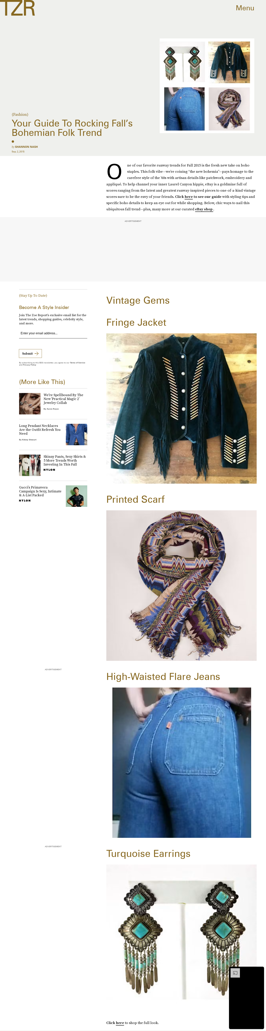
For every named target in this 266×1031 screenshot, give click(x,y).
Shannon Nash (26, 146)
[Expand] (233, 970)
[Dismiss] (260, 970)
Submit (27, 353)
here (189, 196)
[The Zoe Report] (17, 8)
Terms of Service (77, 362)
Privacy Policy (29, 365)
